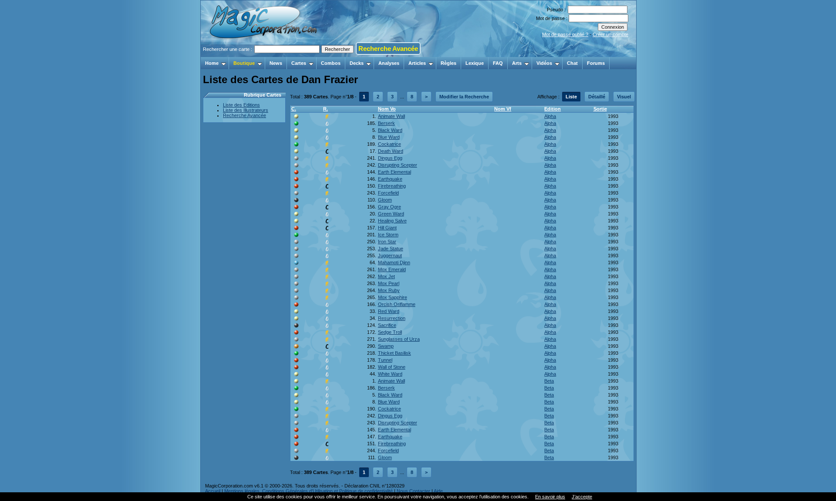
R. (325, 108)
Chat (572, 63)
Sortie (600, 108)
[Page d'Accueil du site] (264, 54)
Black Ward (390, 130)
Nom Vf (502, 108)
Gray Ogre (389, 206)
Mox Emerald (392, 269)
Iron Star (387, 241)
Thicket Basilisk (394, 353)
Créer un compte (610, 34)
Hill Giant (387, 227)
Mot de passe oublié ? (565, 34)
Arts (517, 63)
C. (293, 108)
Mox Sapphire (392, 297)
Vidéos (544, 63)
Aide (438, 491)
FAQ (498, 63)
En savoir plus (550, 496)
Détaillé (596, 96)
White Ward (390, 374)
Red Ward (388, 311)
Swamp (386, 346)
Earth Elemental (394, 172)
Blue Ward (389, 137)
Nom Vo (387, 108)
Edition (552, 108)
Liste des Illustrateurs (245, 110)
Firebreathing (392, 185)
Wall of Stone (391, 367)
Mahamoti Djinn (394, 262)
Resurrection (391, 318)
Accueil (212, 491)
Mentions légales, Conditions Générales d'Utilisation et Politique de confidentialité (308, 491)
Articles (417, 63)
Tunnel (385, 360)
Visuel (624, 96)
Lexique (474, 63)
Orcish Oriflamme (396, 304)
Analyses (388, 63)
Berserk (386, 123)
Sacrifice (387, 325)
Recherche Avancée (388, 48)
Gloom (385, 199)
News (276, 63)
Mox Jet (386, 276)
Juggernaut (390, 255)
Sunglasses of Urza (399, 339)
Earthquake (390, 179)
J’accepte (582, 496)
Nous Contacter (413, 491)
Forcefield (388, 192)
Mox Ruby (389, 290)
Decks (357, 63)
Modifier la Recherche (464, 96)
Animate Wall (391, 116)
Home (212, 63)
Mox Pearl (388, 283)
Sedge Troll (390, 332)
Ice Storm (388, 234)
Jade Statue (390, 248)
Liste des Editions (241, 105)
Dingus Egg (390, 158)
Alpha (550, 116)
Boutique (244, 63)
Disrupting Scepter (397, 165)
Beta (549, 380)
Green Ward (391, 213)
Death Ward (390, 151)
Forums (596, 63)
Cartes (298, 63)
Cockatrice (389, 144)
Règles (448, 63)
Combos (330, 63)
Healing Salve (392, 220)
